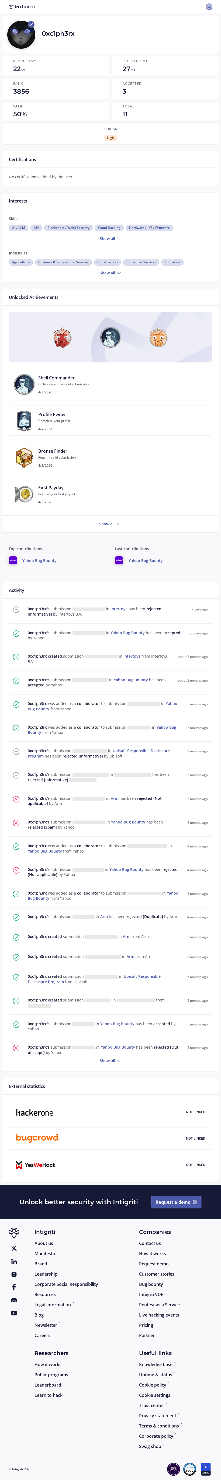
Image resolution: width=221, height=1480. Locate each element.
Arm (115, 798)
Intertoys (119, 608)
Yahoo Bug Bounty (128, 632)
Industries (18, 253)
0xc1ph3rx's (39, 608)
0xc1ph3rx (38, 656)
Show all (108, 238)
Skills (13, 218)
